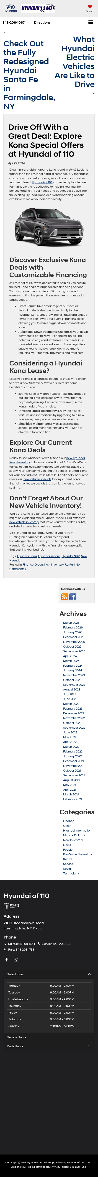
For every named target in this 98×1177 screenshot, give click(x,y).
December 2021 (73, 761)
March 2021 (71, 794)
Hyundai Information (77, 830)
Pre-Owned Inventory (77, 854)
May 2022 (70, 737)
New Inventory (54, 564)
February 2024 (73, 666)
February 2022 (73, 751)
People (67, 850)
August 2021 (71, 780)
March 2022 (71, 747)
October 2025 (72, 646)
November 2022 (74, 718)
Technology (71, 873)
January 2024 (72, 670)
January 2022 (72, 756)
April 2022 (70, 742)
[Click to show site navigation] (91, 22)
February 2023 (73, 708)
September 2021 (74, 775)
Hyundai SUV (71, 556)
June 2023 (70, 699)
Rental (69, 564)
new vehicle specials (37, 479)
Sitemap (49, 1162)
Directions (42, 22)
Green (39, 564)
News (67, 845)
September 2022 (74, 728)
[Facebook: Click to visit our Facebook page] (7, 960)
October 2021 (72, 770)
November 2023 (74, 675)
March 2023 (71, 704)
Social (67, 869)
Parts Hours (15, 1046)
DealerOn (36, 1162)
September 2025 (74, 651)
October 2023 (72, 680)
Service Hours (16, 1037)
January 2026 (72, 632)
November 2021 (73, 766)
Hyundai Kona (27, 556)
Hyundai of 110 (42, 182)
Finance (28, 564)
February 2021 (72, 799)
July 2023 (69, 694)
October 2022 (72, 723)
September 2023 (74, 685)
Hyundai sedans (49, 556)
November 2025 (74, 642)
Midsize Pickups (74, 835)
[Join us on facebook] (72, 596)
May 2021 (69, 785)
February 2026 (73, 627)
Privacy (60, 1162)
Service (68, 864)
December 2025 (73, 637)
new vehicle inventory (24, 522)
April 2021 (69, 790)
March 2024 (71, 661)
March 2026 (71, 623)
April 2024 (70, 656)
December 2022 (73, 713)
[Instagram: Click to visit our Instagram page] (16, 960)
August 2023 (71, 689)
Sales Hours (15, 974)
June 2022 (70, 732)
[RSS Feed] (64, 596)
